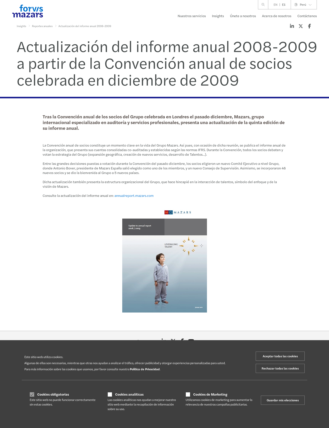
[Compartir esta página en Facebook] (309, 25)
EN (275, 4)
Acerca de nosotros (276, 15)
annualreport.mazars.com (134, 195)
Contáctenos (307, 15)
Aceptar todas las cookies (280, 356)
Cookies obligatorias (53, 394)
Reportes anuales (42, 26)
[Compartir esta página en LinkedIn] (292, 25)
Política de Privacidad (145, 369)
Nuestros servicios (192, 15)
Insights (218, 15)
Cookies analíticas (129, 394)
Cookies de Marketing (210, 394)
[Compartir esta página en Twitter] (300, 25)
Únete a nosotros (243, 15)
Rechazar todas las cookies (280, 368)
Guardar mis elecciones (283, 400)
